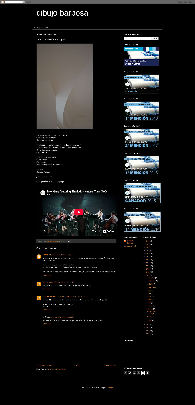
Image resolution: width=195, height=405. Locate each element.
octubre (150, 284)
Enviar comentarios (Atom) (56, 369)
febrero (150, 309)
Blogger (110, 388)
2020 (148, 253)
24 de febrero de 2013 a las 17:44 (61, 255)
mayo (150, 300)
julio (149, 293)
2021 (148, 250)
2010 (148, 331)
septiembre (152, 287)
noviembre (152, 281)
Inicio (78, 365)
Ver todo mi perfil (130, 246)
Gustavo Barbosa (49, 297)
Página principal (41, 27)
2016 (148, 266)
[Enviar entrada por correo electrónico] (69, 241)
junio (150, 296)
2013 (148, 275)
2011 (148, 327)
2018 (148, 260)
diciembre (151, 278)
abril (149, 303)
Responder (47, 275)
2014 (148, 272)
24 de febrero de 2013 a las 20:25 (72, 297)
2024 (148, 241)
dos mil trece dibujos (151, 312)
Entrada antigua (109, 365)
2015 (148, 269)
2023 (148, 244)
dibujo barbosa (62, 12)
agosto (150, 290)
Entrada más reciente (45, 365)
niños (149, 317)
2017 (148, 263)
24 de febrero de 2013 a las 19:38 (61, 282)
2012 (148, 324)
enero (150, 321)
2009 (148, 334)
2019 (148, 256)
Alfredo (45, 282)
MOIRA (45, 255)
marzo (150, 306)
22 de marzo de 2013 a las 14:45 (62, 317)
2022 (148, 247)
